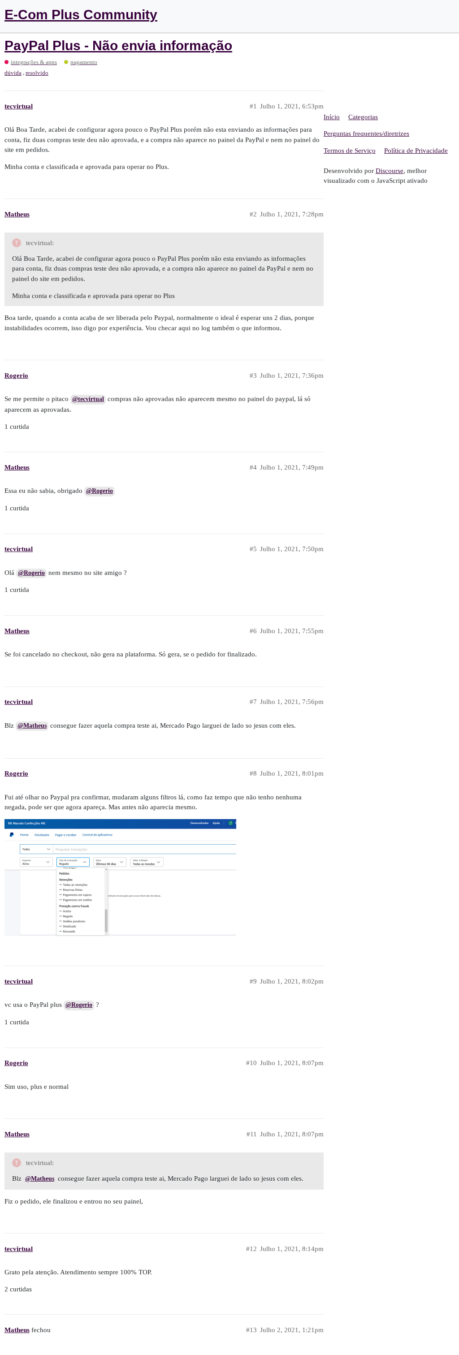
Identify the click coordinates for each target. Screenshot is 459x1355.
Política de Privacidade (416, 150)
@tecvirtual (88, 399)
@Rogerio (99, 491)
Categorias (363, 117)
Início (332, 117)
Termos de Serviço (350, 150)
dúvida (13, 72)
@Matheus (32, 725)
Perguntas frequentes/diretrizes (366, 133)
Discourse (389, 170)
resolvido (37, 72)
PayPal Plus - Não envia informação (118, 45)
